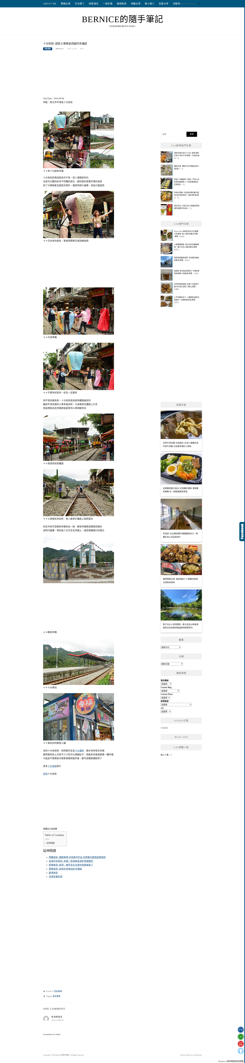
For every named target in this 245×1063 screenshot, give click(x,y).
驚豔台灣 (66, 3)
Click (242, 531)
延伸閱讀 (51, 843)
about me (50, 3)
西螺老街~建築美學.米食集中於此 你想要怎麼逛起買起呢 (77, 857)
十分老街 (52, 766)
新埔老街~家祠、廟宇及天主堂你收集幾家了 (71, 865)
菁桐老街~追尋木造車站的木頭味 (65, 869)
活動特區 (178, 3)
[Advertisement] (98, 75)
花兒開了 (80, 3)
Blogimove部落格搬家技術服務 (231, 1061)
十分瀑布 (79, 750)
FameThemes (197, 1055)
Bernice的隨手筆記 (122, 19)
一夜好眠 (108, 3)
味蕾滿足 (94, 3)
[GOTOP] (241, 1050)
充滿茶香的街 (55, 876)
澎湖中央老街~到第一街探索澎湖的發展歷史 (71, 861)
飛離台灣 (136, 3)
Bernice (60, 49)
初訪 (45, 774)
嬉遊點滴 (122, 3)
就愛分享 (164, 3)
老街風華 (48, 49)
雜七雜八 (150, 3)
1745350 (164, 728)
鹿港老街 (53, 873)
